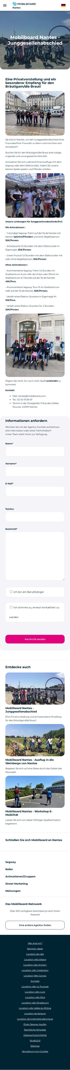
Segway (10, 862)
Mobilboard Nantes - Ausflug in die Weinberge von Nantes (29, 761)
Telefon (9, 509)
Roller (9, 869)
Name (8, 443)
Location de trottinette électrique (35, 1019)
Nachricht (10, 529)
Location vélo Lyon (35, 992)
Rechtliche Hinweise (35, 1029)
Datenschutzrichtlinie (35, 1035)
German (65, 5)
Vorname (10, 463)
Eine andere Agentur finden (35, 925)
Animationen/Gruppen (20, 876)
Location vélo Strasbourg (35, 1002)
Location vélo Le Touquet (35, 986)
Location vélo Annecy (35, 965)
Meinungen (13, 891)
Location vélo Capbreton (35, 970)
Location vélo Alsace (35, 959)
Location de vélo (35, 954)
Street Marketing (16, 883)
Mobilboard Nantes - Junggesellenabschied (21, 709)
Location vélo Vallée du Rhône (35, 1008)
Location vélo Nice (35, 997)
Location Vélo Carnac (35, 975)
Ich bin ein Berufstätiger (28, 592)
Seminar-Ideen (35, 948)
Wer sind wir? (35, 943)
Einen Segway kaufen (35, 1024)
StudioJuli (35, 1040)
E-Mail (8, 483)
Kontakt (35, 981)
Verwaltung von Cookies (35, 1051)
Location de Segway (35, 1013)
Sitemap (35, 1046)
